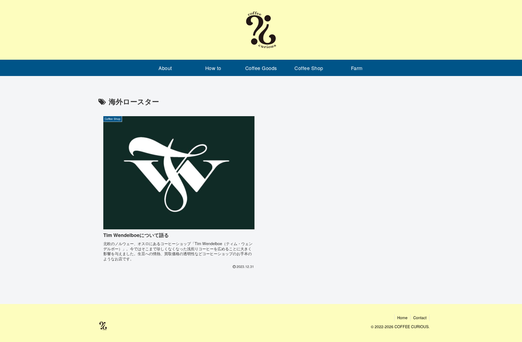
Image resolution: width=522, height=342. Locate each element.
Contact (420, 317)
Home (402, 317)
